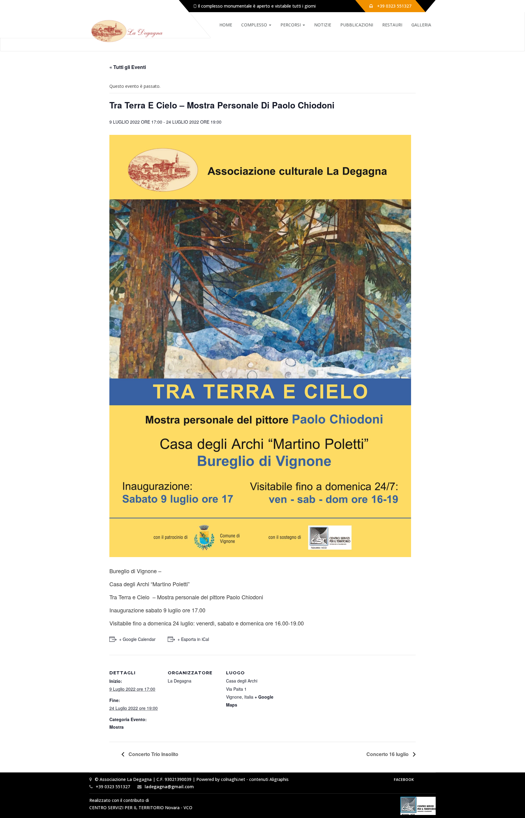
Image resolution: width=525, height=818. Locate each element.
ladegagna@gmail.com (169, 786)
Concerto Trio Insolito (152, 754)
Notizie (322, 25)
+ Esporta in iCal (193, 639)
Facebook (404, 779)
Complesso (254, 25)
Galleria (421, 25)
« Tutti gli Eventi (127, 66)
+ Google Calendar (137, 639)
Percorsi (291, 25)
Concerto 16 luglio (388, 754)
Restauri (392, 25)
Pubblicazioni (356, 25)
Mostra (116, 727)
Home (225, 25)
